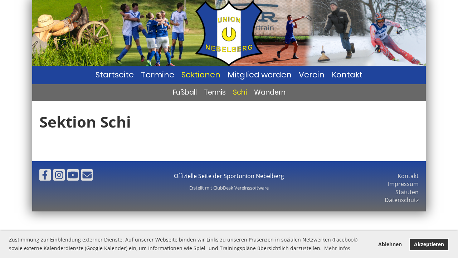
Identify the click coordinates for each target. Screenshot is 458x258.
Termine (157, 74)
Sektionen (200, 74)
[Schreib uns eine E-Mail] (87, 176)
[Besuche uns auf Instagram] (59, 176)
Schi (240, 92)
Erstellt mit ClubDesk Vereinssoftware (229, 188)
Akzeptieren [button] (429, 244)
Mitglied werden (260, 74)
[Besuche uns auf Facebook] (45, 176)
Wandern (270, 92)
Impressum (403, 184)
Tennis (215, 92)
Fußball (185, 92)
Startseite (115, 74)
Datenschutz (402, 200)
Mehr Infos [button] (337, 248)
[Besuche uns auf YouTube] (73, 176)
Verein (312, 74)
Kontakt (347, 74)
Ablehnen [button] (390, 244)
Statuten (407, 192)
